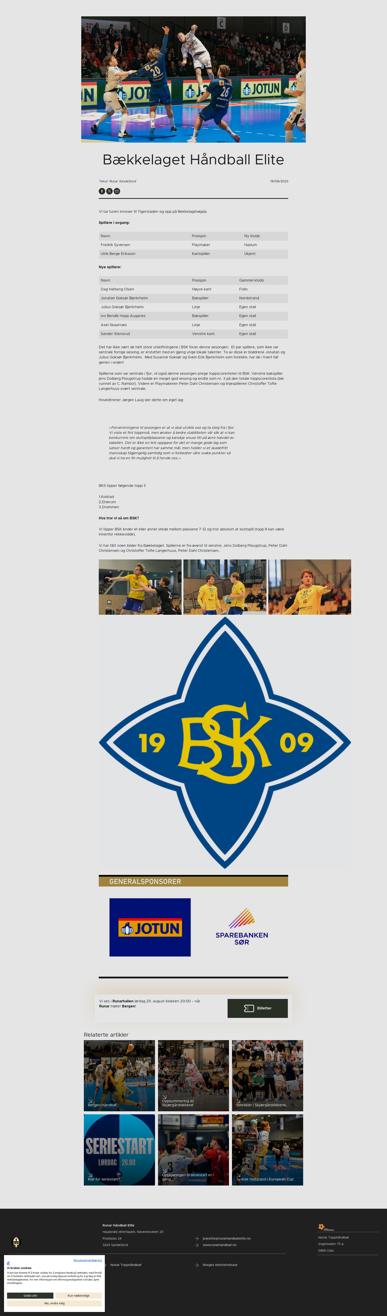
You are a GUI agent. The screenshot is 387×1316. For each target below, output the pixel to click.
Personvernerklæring (88, 1260)
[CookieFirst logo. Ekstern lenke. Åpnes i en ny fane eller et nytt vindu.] (8, 1263)
